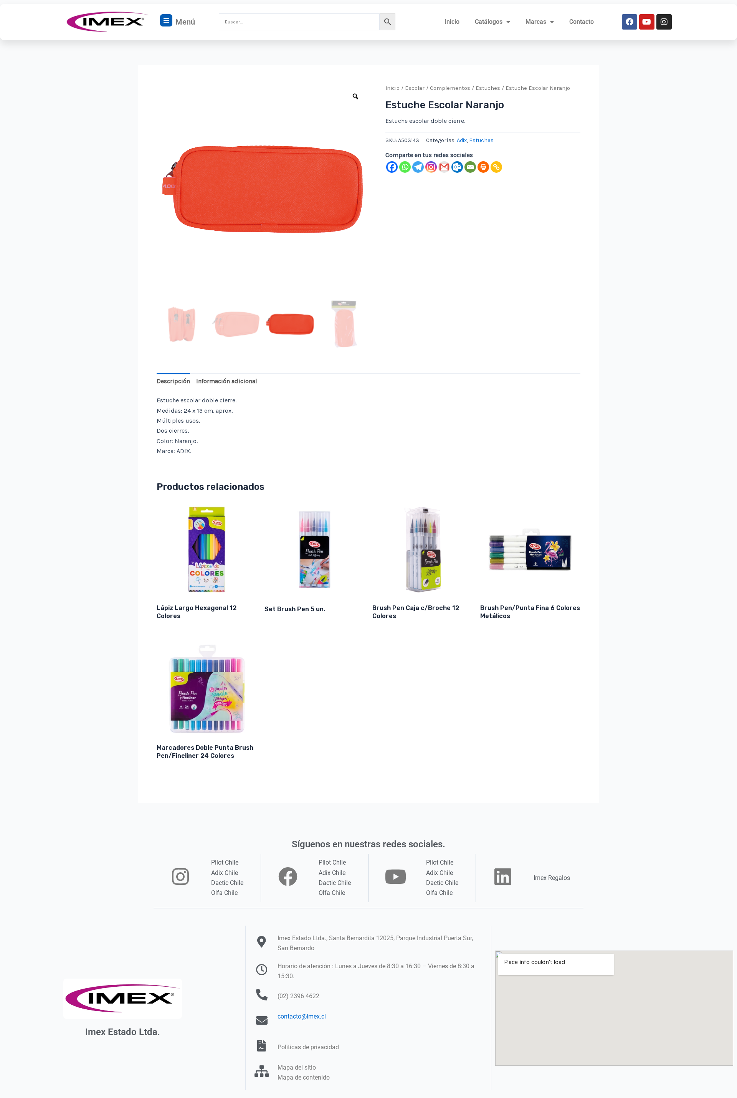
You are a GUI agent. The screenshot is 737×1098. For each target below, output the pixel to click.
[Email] (470, 167)
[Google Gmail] (444, 167)
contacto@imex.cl (302, 1016)
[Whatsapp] (405, 167)
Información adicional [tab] (226, 381)
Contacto (581, 21)
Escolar (415, 88)
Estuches (488, 88)
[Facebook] (392, 167)
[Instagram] (431, 167)
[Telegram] (418, 167)
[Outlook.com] (457, 167)
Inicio (452, 21)
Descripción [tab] (173, 381)
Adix (462, 140)
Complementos (450, 88)
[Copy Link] (496, 167)
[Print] (483, 167)
